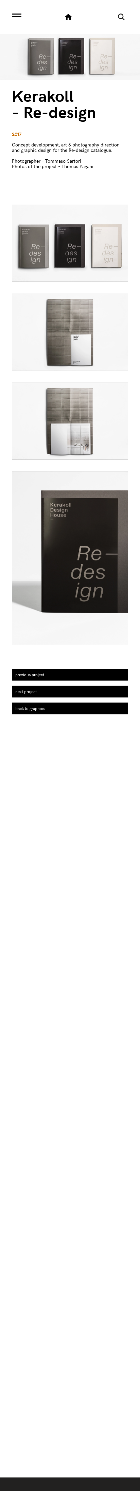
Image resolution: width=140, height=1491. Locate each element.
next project (26, 691)
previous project (29, 674)
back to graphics (30, 708)
